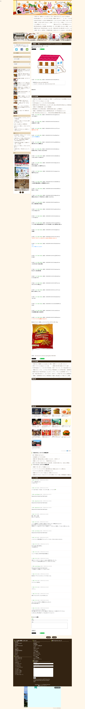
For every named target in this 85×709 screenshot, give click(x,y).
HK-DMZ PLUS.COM (19, 645)
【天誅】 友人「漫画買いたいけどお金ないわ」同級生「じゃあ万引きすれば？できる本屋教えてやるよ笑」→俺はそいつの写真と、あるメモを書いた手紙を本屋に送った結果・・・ (43, 16)
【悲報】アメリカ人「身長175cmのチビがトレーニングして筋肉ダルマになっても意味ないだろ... (24, 84)
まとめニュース (18, 673)
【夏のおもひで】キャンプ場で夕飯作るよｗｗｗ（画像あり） (62, 24)
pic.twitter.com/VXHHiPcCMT (42, 82)
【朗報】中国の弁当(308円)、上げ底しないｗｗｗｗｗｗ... (24, 92)
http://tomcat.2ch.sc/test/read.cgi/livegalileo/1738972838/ (45, 355)
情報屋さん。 (17, 649)
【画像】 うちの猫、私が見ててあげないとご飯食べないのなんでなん (43, 22)
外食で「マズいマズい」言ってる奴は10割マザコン (61, 367)
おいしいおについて (18, 46)
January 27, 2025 (52, 83)
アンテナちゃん (18, 664)
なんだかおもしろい (37, 654)
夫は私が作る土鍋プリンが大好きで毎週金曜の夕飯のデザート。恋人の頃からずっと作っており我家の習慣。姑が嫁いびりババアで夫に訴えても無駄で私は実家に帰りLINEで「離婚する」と (43, 20)
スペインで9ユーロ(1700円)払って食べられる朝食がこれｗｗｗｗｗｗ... (24, 107)
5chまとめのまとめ (18, 658)
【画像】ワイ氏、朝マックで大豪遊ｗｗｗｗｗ (41, 466)
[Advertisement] (23, 24)
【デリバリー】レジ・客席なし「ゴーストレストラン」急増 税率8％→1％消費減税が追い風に (62, 22)
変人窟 (16, 654)
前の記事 (48, 637)
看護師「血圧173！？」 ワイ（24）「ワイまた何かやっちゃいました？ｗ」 (62, 18)
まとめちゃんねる (18, 672)
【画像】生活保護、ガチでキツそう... (24, 79)
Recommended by (64, 450)
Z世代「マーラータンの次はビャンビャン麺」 (41, 365)
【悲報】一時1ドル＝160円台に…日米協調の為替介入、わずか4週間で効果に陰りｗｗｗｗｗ (43, 30)
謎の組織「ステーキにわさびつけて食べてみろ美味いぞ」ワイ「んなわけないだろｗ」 (65, 40)
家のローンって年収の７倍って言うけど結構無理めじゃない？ (61, 373)
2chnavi (16, 659)
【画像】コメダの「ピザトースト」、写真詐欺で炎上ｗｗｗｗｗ (44, 460)
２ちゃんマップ (18, 661)
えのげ (34, 646)
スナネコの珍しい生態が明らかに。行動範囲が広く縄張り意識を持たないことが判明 (21, 190)
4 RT (49, 33)
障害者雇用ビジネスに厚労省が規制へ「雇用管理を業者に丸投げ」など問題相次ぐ (48, 108)
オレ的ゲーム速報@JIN (37, 645)
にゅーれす (17, 668)
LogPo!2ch (17, 662)
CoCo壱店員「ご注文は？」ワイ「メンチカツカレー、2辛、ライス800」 (22, 136)
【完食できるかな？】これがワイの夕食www (61, 16)
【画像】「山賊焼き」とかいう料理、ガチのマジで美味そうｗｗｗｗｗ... (24, 97)
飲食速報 (35, 643)
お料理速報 (35, 644)
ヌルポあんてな (18, 669)
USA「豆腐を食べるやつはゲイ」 (39, 455)
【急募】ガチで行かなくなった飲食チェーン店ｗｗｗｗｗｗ (22, 130)
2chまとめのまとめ (18, 657)
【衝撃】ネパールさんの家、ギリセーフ (59, 363)
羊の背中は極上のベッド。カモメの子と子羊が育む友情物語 (43, 18)
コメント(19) (45, 46)
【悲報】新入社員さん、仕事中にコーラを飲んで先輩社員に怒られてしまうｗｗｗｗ (54, 40)
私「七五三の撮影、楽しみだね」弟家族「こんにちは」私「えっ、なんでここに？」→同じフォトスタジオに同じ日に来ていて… (62, 26)
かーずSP (16, 648)
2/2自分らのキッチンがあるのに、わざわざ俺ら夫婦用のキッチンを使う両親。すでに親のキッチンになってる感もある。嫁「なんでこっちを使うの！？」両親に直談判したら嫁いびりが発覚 (62, 30)
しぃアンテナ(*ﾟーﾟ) (19, 667)
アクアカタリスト (36, 642)
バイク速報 (35, 656)
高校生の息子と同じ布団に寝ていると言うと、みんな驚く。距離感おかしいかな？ (62, 28)
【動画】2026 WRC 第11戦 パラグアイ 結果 (60, 365)
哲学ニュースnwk (36, 652)
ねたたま (16, 651)
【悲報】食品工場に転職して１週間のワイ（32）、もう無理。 (22, 143)
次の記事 (54, 637)
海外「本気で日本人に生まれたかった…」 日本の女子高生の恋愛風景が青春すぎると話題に (49, 112)
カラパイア (35, 649)
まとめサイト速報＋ (18, 670)
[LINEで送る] (42, 49)
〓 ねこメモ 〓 (36, 655)
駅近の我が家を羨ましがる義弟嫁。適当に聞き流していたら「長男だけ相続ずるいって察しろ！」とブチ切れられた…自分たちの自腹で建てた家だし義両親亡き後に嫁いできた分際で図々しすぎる (43, 26)
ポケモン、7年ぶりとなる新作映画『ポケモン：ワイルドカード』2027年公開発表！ (61, 371)
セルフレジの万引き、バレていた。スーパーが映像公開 (22, 118)
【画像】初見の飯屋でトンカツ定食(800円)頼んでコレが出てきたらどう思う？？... (24, 70)
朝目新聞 (16, 642)
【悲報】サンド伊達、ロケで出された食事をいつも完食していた (22, 121)
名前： (33, 619)
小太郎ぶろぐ (35, 650)
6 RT (26, 33)
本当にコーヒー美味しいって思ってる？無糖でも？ (22, 127)
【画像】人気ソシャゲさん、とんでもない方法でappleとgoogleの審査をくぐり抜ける (42, 369)
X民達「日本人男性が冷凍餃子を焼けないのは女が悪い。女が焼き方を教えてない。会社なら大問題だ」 (51, 462)
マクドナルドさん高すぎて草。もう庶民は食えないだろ (43, 470)
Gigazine (16, 644)
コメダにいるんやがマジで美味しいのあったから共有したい (62, 20)
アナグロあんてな (18, 663)
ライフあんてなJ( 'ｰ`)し (19, 674)
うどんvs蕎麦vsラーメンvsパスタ (40, 24)
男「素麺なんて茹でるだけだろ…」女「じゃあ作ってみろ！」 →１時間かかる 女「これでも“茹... (24, 102)
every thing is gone (18, 643)
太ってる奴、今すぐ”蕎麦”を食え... (23, 111)
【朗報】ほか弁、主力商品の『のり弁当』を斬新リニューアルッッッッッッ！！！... (24, 88)
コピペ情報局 (35, 651)
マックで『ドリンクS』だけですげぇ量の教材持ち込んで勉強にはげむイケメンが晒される (49, 468)
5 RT (38, 33)
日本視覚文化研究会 (18, 650)
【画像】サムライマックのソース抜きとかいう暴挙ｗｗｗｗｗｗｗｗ (45, 472)
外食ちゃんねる (36, 648)
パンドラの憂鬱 (36, 657)
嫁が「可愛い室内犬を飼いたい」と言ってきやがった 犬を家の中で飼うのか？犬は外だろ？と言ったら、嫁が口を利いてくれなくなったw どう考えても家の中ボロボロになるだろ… (42, 373)
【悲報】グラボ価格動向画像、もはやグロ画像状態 (42, 106)
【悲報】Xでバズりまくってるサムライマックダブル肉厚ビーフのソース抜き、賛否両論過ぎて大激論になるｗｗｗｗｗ (52, 474)
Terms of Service (46, 680)
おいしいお (42, 7)
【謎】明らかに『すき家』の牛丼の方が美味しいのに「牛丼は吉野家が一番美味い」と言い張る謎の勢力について (22, 139)
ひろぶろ (16, 652)
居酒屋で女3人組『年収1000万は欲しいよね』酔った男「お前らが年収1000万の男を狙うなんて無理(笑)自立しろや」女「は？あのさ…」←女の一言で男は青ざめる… (43, 28)
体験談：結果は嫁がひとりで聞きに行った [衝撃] (61, 375)
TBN (16, 646)
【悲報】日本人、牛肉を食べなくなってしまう (22, 149)
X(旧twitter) (35, 47)
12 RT (14, 33)
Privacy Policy (38, 680)
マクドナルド (39, 47)
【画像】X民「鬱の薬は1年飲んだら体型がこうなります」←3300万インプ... (24, 75)
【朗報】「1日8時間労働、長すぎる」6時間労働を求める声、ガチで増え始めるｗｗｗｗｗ (49, 110)
